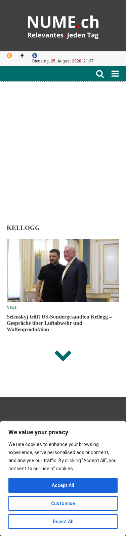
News (12, 307)
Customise (63, 503)
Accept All (63, 485)
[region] (63, 478)
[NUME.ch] (63, 25)
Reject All (63, 521)
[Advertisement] (63, 148)
